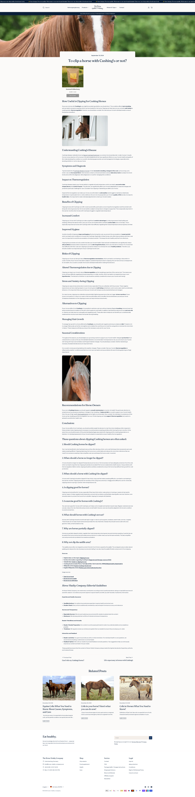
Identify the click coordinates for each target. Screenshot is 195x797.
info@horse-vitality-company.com (54, 764)
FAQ (105, 764)
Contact (106, 761)
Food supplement (85, 764)
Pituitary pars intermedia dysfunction (90, 567)
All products (83, 761)
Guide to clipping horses (79, 562)
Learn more (46, 721)
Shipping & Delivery (109, 770)
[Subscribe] (150, 737)
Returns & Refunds (109, 773)
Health (81, 767)
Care (81, 770)
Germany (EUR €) (57, 787)
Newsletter (107, 778)
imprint (131, 761)
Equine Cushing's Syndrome (91, 155)
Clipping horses (84, 558)
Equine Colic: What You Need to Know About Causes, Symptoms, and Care (58, 709)
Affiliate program (109, 776)
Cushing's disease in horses (81, 171)
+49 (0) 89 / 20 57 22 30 (51, 767)
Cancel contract (133, 773)
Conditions (132, 767)
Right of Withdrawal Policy (136, 770)
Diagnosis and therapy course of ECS (100, 560)
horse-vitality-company (53, 790)
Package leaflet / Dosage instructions (114, 767)
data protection (133, 764)
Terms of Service (136, 742)
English (45, 787)
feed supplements (83, 414)
